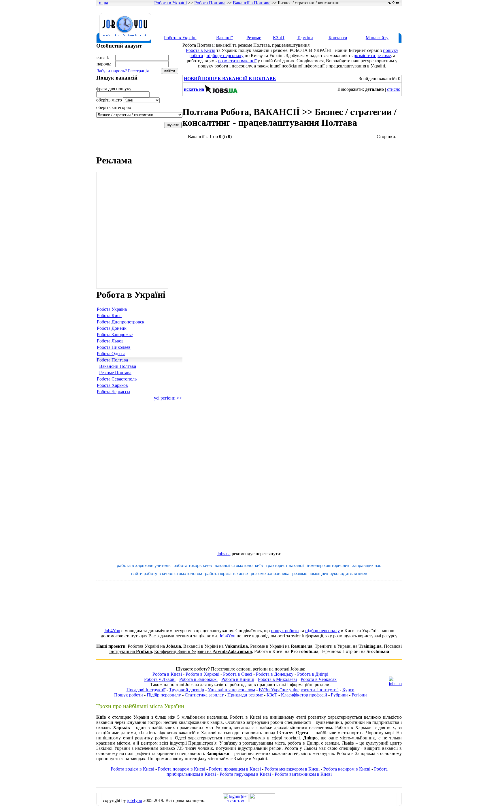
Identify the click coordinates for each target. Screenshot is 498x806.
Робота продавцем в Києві (235, 769)
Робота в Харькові (354, 727)
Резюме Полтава (115, 372)
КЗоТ (272, 694)
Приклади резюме (245, 694)
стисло (393, 89)
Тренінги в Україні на (348, 646)
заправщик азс (366, 565)
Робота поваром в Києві (181, 769)
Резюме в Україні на (281, 646)
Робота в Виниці (237, 679)
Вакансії (224, 37)
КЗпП (278, 37)
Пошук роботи (128, 694)
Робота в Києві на (286, 651)
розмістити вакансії (237, 60)
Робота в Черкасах (319, 679)
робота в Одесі (170, 737)
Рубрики (339, 694)
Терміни (305, 37)
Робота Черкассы (113, 391)
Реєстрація (138, 70)
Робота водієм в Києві (132, 769)
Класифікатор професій (304, 694)
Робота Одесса (111, 353)
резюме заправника (270, 573)
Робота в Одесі (237, 674)
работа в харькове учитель (144, 565)
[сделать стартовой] (389, 2)
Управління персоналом (231, 689)
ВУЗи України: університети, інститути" (299, 689)
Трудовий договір (186, 689)
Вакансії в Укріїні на (215, 646)
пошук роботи (285, 630)
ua (106, 2)
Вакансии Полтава (117, 366)
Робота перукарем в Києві (245, 774)
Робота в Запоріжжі (198, 679)
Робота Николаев (114, 347)
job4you (134, 800)
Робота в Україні (170, 2)
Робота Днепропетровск (120, 321)
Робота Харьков (112, 385)
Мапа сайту (377, 37)
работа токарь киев (192, 565)
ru (101, 2)
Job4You (112, 630)
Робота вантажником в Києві (303, 774)
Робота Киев (109, 315)
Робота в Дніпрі (312, 674)
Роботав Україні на (154, 646)
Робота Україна (112, 309)
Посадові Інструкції (146, 689)
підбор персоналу (322, 630)
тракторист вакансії (285, 565)
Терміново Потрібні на (355, 651)
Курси (348, 689)
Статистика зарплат (204, 694)
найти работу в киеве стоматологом (166, 573)
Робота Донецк (112, 328)
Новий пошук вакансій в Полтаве (230, 78)
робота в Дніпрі (304, 743)
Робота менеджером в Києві (292, 769)
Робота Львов (110, 340)
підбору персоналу (225, 55)
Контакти (338, 37)
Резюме (253, 37)
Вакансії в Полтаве (251, 2)
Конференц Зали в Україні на (203, 651)
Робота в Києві (200, 50)
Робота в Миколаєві (277, 679)
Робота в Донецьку (274, 674)
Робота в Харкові (202, 674)
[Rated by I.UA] (262, 800)
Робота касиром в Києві (346, 769)
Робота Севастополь (117, 378)
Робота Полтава (209, 2)
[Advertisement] (296, 19)
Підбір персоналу (164, 694)
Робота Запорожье (115, 334)
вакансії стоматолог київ (239, 565)
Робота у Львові (160, 679)
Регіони (359, 694)
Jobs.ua (224, 553)
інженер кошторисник (328, 565)
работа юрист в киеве (226, 573)
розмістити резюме (372, 55)
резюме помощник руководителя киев (329, 573)
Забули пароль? (112, 70)
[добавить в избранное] (393, 2)
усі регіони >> (168, 398)
